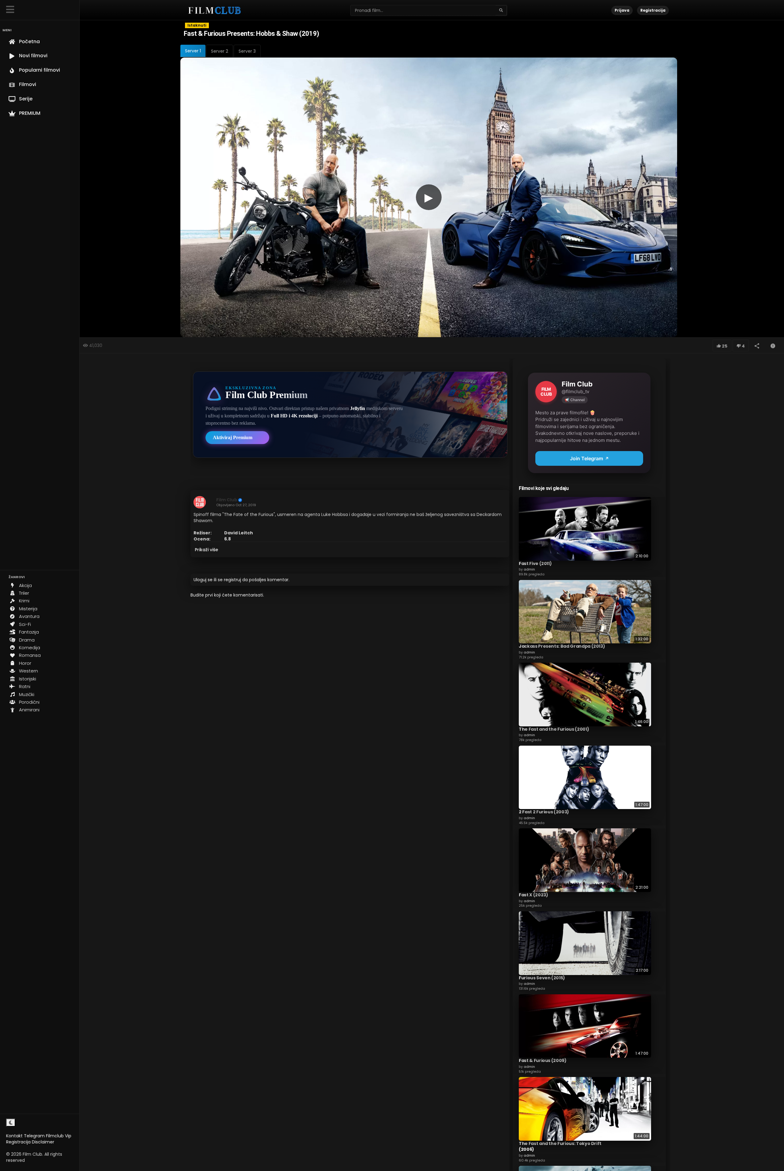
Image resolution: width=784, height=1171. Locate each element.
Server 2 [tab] (219, 51)
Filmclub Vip (58, 1136)
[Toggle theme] (10, 1123)
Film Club (226, 500)
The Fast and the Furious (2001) (554, 729)
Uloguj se (203, 580)
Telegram (34, 1136)
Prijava (622, 10)
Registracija (18, 1142)
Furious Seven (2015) (542, 978)
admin (529, 569)
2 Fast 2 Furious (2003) (544, 812)
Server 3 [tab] (247, 51)
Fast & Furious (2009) (543, 1060)
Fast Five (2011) (535, 563)
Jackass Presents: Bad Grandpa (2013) (562, 646)
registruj (232, 580)
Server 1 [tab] (193, 51)
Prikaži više (206, 550)
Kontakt (14, 1136)
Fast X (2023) (533, 895)
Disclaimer (43, 1142)
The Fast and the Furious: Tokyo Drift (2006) (560, 1146)
